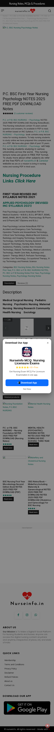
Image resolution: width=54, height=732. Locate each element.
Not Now (27, 389)
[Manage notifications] (47, 726)
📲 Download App (27, 382)
